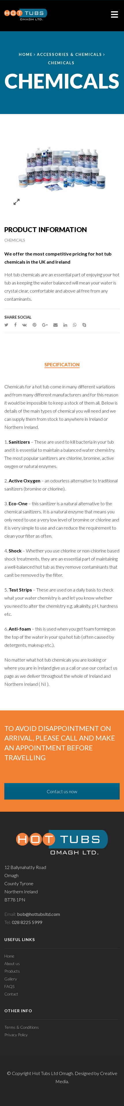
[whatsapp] (75, 324)
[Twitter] (7, 324)
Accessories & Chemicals (69, 54)
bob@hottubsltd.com (38, 914)
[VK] (24, 324)
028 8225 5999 (27, 922)
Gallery (10, 978)
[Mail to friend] (55, 324)
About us (12, 963)
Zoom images (16, 202)
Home (26, 54)
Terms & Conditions (21, 1027)
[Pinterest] (34, 324)
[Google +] (44, 324)
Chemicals (61, 62)
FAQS (9, 986)
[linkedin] (65, 324)
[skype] (83, 324)
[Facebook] (15, 324)
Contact (11, 993)
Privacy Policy (16, 1034)
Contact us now (62, 791)
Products (12, 971)
